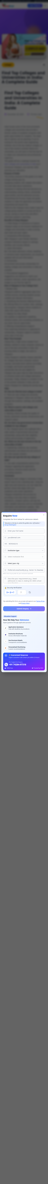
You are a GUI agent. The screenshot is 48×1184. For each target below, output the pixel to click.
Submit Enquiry (23, 609)
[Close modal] (43, 514)
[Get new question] (30, 592)
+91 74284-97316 (17, 664)
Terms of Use (40, 601)
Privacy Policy (25, 603)
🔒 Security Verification (13, 588)
